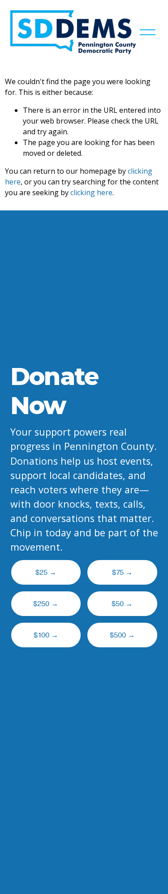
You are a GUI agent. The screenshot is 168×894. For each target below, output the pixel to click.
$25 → (45, 572)
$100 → (46, 635)
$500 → (122, 635)
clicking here (91, 192)
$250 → (45, 603)
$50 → (122, 603)
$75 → (122, 572)
